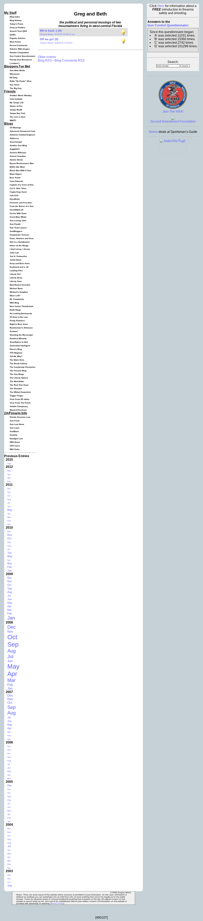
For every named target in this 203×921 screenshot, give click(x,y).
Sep (9, 463)
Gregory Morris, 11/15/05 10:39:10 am (57, 34)
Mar (9, 478)
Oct (9, 496)
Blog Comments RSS (70, 60)
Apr (9, 474)
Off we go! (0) (49, 39)
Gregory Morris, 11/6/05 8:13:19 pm (56, 43)
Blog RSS (45, 60)
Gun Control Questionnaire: (168, 25)
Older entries (47, 57)
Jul (8, 503)
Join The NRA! (173, 111)
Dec (9, 489)
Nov (9, 492)
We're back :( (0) (51, 30)
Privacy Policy (57, 903)
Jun (9, 506)
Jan (9, 524)
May (9, 471)
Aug (9, 499)
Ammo (153, 131)
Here (160, 6)
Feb (9, 481)
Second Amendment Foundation (173, 121)
